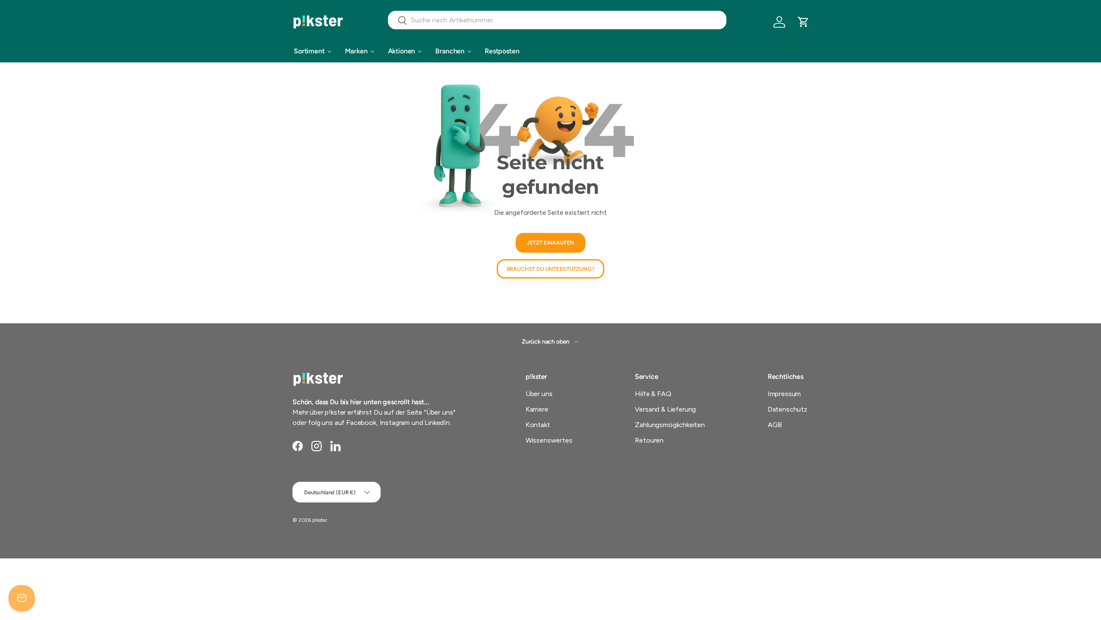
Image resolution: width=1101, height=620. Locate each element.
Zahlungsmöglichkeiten (670, 425)
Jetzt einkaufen (551, 243)
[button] (803, 21)
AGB (775, 425)
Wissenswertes (549, 440)
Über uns (539, 394)
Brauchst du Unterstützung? (551, 269)
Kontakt (538, 425)
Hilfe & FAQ (653, 394)
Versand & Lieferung (665, 409)
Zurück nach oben (546, 341)
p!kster (319, 520)
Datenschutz (787, 409)
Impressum (784, 394)
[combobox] (557, 20)
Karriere (537, 409)
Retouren (649, 440)
